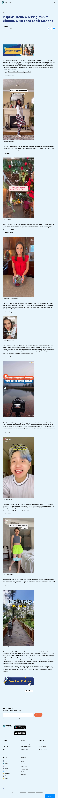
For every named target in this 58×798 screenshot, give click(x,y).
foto (21, 305)
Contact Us (5, 746)
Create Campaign (42, 746)
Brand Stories (24, 766)
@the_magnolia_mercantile (12, 298)
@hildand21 (9, 646)
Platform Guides (24, 769)
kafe (21, 62)
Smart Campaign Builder (26, 746)
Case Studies (23, 771)
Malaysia (6, 768)
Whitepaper (23, 774)
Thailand (6, 778)
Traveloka (9, 219)
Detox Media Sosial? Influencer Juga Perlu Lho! (19, 72)
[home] (6, 2)
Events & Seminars (25, 763)
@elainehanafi (10, 574)
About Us (5, 744)
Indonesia (7, 765)
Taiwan (6, 763)
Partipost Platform (25, 749)
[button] (54, 2)
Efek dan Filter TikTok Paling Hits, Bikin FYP (18, 510)
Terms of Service (31, 792)
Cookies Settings (39, 792)
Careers (4, 751)
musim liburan (24, 651)
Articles (22, 761)
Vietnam (6, 775)
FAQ (4, 749)
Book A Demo (42, 744)
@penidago (9, 417)
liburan (20, 64)
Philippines (7, 770)
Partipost (15, 666)
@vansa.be (9, 499)
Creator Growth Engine (26, 744)
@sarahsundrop (10, 141)
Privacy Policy (23, 792)
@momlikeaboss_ (10, 340)
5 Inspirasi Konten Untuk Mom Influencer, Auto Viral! (20, 353)
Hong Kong (7, 773)
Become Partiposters (43, 749)
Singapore (7, 760)
